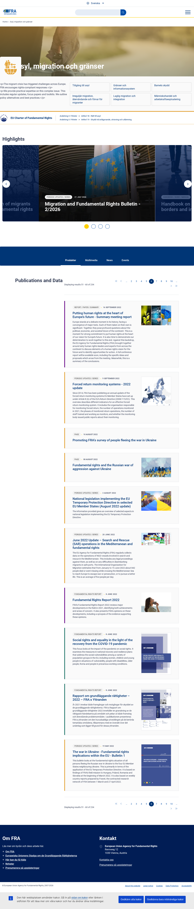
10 (171, 281)
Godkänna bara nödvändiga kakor (165, 899)
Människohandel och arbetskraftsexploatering (167, 98)
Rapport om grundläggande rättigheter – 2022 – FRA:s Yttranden (101, 697)
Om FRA (9, 851)
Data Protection (172, 886)
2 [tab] (93, 226)
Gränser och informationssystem (124, 87)
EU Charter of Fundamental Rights (31, 118)
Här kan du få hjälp (15, 859)
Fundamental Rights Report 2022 (96, 600)
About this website (132, 886)
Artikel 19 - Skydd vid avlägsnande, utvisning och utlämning (106, 119)
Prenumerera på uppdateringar (22, 867)
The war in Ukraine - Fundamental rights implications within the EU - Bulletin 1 (101, 753)
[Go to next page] (171, 286)
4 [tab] (107, 226)
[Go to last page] (176, 286)
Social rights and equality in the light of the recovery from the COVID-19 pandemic (103, 642)
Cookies (159, 886)
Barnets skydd (161, 85)
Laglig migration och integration (124, 98)
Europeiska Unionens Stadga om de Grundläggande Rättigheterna (41, 855)
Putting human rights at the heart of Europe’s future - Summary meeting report (102, 315)
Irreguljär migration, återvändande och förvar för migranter (87, 99)
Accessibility (187, 886)
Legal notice (148, 886)
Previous (6, 184)
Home (5, 22)
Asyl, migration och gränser (21, 22)
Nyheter (9, 863)
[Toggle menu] (188, 12)
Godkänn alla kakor (131, 899)
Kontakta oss (106, 859)
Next (188, 184)
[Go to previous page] (121, 281)
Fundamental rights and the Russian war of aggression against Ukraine (103, 467)
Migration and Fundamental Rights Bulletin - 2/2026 (92, 206)
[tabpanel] (97, 183)
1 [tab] (86, 226)
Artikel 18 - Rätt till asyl (91, 116)
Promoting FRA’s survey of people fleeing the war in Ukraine (114, 440)
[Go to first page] (116, 281)
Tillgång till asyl (80, 85)
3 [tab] (100, 226)
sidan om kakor (79, 897)
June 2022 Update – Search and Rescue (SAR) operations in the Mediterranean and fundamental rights (103, 544)
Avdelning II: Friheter (68, 116)
